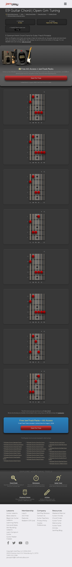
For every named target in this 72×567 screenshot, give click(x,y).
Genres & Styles (12, 525)
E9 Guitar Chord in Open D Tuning (35, 446)
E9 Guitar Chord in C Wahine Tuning (58, 463)
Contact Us (41, 516)
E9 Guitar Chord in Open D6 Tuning (35, 444)
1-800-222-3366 (11, 555)
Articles (55, 528)
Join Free (25, 516)
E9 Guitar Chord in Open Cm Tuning (35, 451)
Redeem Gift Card (28, 520)
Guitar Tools (56, 525)
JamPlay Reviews (43, 513)
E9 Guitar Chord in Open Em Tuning (13, 455)
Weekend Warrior (58, 513)
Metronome (56, 523)
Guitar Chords (57, 516)
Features (25, 518)
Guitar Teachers (43, 518)
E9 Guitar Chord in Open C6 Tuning (35, 453)
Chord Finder (57, 518)
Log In (24, 513)
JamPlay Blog (57, 530)
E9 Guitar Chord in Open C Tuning (35, 455)
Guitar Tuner (57, 520)
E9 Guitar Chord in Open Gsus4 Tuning (13, 444)
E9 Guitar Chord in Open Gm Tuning (13, 446)
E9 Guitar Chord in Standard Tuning (13, 442)
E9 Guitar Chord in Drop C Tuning (58, 456)
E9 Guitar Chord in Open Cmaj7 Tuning (36, 449)
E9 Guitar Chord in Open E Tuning (12, 460)
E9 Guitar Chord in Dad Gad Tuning (58, 461)
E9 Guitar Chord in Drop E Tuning (58, 451)
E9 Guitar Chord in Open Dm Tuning (36, 442)
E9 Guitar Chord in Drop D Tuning (58, 453)
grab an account (26, 42)
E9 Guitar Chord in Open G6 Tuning (12, 449)
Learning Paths (12, 523)
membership (61, 413)
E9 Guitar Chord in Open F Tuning (12, 453)
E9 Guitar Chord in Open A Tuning (35, 459)
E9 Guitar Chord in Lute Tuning (57, 442)
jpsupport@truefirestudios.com (17, 557)
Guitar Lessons (11, 513)
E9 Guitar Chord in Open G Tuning (12, 451)
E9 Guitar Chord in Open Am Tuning (36, 457)
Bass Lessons (11, 516)
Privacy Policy (42, 520)
